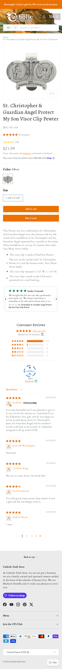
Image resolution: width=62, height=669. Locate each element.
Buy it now (31, 218)
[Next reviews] (56, 299)
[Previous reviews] (6, 299)
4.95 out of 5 (39, 331)
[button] (10, 134)
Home (5, 37)
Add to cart (31, 208)
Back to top (29, 557)
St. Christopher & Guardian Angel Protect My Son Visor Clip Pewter (30, 39)
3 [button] (32, 536)
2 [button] (27, 536)
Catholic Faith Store (17, 661)
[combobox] (31, 27)
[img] (13, 398)
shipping (27, 153)
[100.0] (30, 371)
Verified (29, 381)
